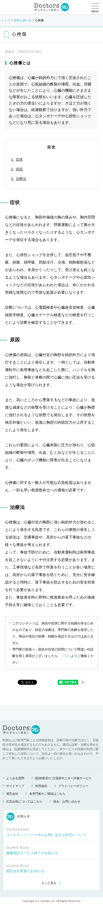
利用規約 (41, 786)
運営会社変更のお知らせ (25, 871)
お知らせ (23, 816)
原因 (19, 169)
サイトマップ (15, 786)
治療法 (21, 179)
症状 (19, 159)
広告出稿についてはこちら (24, 801)
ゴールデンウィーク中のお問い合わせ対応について (46, 835)
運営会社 (12, 794)
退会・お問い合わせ (66, 801)
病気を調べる (23, 20)
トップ (5, 20)
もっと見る (48, 883)
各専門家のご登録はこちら (47, 794)
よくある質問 (15, 778)
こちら (66, 656)
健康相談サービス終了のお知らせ (32, 853)
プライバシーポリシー (73, 786)
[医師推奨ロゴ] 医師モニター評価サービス (63, 778)
